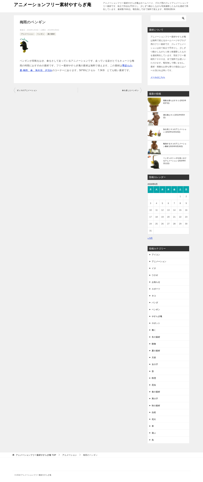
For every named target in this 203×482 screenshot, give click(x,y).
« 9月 (150, 238)
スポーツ (156, 289)
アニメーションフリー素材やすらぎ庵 (52, 4)
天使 (154, 357)
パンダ (155, 302)
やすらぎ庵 (157, 316)
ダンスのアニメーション (27, 90)
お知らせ (156, 282)
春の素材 (156, 392)
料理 (154, 378)
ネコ (154, 296)
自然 (154, 412)
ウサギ (155, 275)
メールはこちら (158, 77)
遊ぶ (154, 433)
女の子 (155, 364)
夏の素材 (51, 34)
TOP (36, 455)
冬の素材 (156, 337)
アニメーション (27, 34)
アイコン (156, 254)
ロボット (156, 323)
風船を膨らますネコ (174, 101)
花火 (154, 419)
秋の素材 (156, 405)
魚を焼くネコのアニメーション (174, 130)
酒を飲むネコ (174, 116)
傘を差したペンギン (130, 90)
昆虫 (154, 385)
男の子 (155, 398)
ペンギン (40, 34)
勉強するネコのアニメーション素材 (174, 145)
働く (154, 330)
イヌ (154, 268)
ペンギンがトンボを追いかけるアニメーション (174, 160)
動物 (154, 344)
